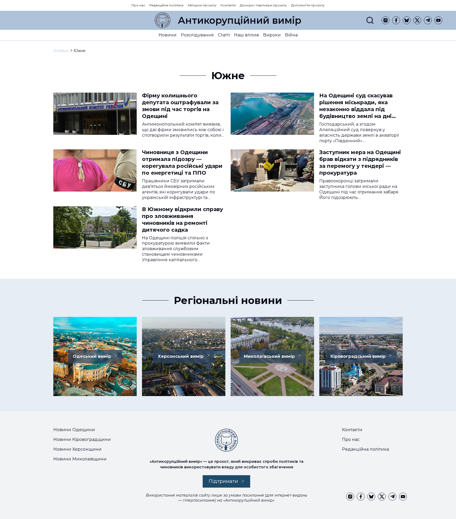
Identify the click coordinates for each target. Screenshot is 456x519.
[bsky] (407, 20)
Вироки (272, 34)
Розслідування (197, 34)
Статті (224, 34)
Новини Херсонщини (77, 449)
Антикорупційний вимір (239, 20)
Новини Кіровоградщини (82, 439)
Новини (168, 34)
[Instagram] (386, 20)
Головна (60, 50)
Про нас (138, 5)
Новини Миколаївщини (80, 458)
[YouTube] (438, 20)
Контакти (228, 5)
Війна (291, 34)
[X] (417, 20)
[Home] (162, 20)
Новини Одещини (74, 429)
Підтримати (223, 481)
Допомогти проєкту (308, 5)
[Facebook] (396, 20)
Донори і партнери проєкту (263, 5)
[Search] (370, 20)
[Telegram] (428, 20)
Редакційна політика (166, 5)
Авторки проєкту (202, 5)
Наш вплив (246, 34)
